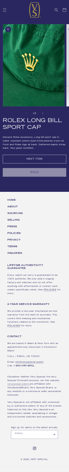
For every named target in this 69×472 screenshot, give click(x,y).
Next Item (34, 159)
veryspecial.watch (18, 384)
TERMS (12, 246)
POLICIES (14, 233)
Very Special (39, 460)
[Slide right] (43, 113)
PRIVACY (14, 240)
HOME (11, 200)
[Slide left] (26, 113)
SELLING (13, 220)
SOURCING (15, 213)
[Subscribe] (54, 434)
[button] (5, 10)
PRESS (12, 227)
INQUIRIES (14, 253)
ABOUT (12, 207)
